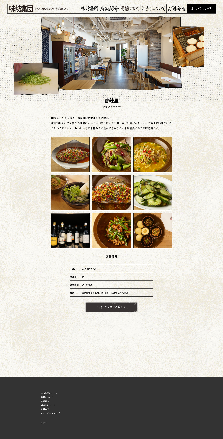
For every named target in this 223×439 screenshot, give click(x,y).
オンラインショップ (50, 413)
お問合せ (45, 409)
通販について (47, 397)
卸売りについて (48, 405)
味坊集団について (49, 393)
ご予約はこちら (113, 307)
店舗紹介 (45, 401)
